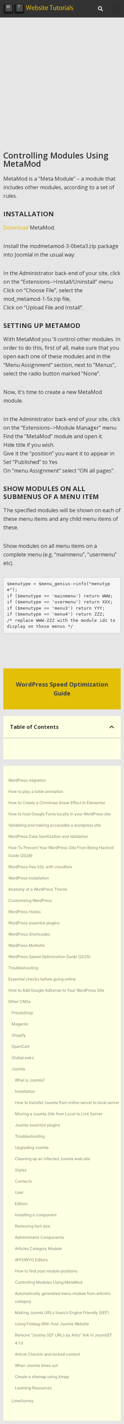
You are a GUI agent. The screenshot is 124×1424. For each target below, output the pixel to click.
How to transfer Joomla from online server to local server (67, 1102)
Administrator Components (39, 1237)
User (19, 1192)
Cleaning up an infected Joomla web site (52, 1158)
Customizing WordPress (30, 900)
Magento (20, 1023)
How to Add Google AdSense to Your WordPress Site (56, 990)
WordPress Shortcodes (29, 934)
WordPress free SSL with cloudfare (40, 866)
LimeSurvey (23, 1400)
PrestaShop (22, 1012)
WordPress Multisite (26, 945)
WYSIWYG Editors (31, 1259)
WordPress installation (28, 877)
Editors (21, 1203)
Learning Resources (33, 1387)
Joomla (18, 1068)
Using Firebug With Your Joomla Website (52, 1323)
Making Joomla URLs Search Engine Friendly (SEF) (62, 1312)
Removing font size (32, 1226)
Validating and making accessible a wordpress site (54, 825)
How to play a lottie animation (35, 791)
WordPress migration (27, 780)
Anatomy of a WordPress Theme (37, 889)
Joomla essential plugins (37, 1124)
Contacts (23, 1181)
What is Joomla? (30, 1080)
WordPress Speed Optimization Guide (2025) (49, 956)
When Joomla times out (36, 1365)
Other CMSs (19, 1001)
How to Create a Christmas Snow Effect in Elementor (56, 802)
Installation (25, 1091)
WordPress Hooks (24, 911)
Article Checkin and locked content (47, 1354)
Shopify (19, 1035)
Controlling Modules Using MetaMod (48, 1282)
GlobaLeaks (23, 1057)
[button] (100, 9)
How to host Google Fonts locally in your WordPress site (59, 813)
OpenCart (20, 1046)
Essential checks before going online (42, 979)
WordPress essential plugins (34, 922)
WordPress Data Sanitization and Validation (48, 836)
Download (16, 227)
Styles (20, 1169)
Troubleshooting (23, 967)
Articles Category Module (38, 1248)
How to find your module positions (46, 1270)
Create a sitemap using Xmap (42, 1376)
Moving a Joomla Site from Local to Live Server (58, 1113)
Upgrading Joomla (32, 1147)
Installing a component (36, 1214)
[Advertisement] (62, 83)
